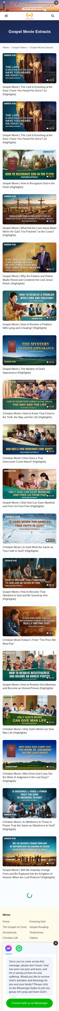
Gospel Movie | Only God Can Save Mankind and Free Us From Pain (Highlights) (29, 504)
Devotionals (10, 932)
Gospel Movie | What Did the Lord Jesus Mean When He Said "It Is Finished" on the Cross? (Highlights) (29, 232)
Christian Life (10, 937)
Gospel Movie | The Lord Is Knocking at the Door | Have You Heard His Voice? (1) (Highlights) (27, 91)
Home (6, 47)
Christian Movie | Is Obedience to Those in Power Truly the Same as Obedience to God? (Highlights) (29, 826)
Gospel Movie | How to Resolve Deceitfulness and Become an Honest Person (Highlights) (29, 686)
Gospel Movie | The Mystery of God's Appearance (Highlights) (24, 371)
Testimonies (36, 932)
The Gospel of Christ (15, 927)
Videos (34, 937)
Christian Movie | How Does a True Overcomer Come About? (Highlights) (24, 460)
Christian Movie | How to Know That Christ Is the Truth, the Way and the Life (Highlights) (28, 415)
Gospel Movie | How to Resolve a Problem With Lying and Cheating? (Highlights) (27, 326)
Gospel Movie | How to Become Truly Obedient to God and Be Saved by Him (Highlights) (25, 595)
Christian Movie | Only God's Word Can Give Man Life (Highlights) (28, 731)
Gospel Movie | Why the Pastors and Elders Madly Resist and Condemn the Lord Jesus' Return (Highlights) (28, 280)
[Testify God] (29, 16)
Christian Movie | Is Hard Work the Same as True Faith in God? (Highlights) (28, 549)
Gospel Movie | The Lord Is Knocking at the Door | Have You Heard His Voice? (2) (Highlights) (27, 139)
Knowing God (37, 921)
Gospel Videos (19, 47)
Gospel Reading (39, 927)
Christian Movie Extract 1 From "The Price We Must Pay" (29, 642)
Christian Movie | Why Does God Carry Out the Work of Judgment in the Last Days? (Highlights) (27, 777)
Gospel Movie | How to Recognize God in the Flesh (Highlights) (29, 185)
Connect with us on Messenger (30, 1003)
